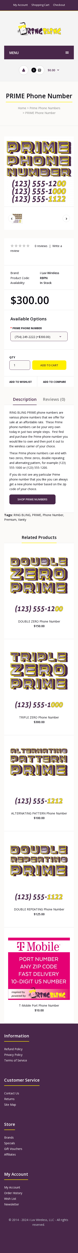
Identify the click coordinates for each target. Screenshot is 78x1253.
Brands (9, 1137)
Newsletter (11, 1204)
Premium (10, 520)
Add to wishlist (20, 382)
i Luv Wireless (49, 273)
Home (22, 108)
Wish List (10, 1199)
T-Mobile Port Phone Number (39, 1005)
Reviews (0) (54, 399)
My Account (20, 5)
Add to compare (54, 382)
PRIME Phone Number (40, 113)
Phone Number (53, 515)
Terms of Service (15, 1060)
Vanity (22, 520)
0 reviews (41, 246)
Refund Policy (13, 1049)
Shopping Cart (40, 5)
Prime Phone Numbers (45, 108)
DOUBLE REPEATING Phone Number (39, 909)
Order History (13, 1193)
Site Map (10, 1105)
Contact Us (11, 1093)
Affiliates (10, 1154)
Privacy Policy (13, 1055)
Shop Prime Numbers (32, 499)
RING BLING (22, 515)
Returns (9, 1099)
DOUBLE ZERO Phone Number (39, 621)
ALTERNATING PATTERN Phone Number (39, 813)
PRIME (36, 515)
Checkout (59, 5)
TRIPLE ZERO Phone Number (39, 717)
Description (25, 399)
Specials (9, 1143)
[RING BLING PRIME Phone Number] (39, 171)
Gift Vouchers (13, 1149)
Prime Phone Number (27, 328)
